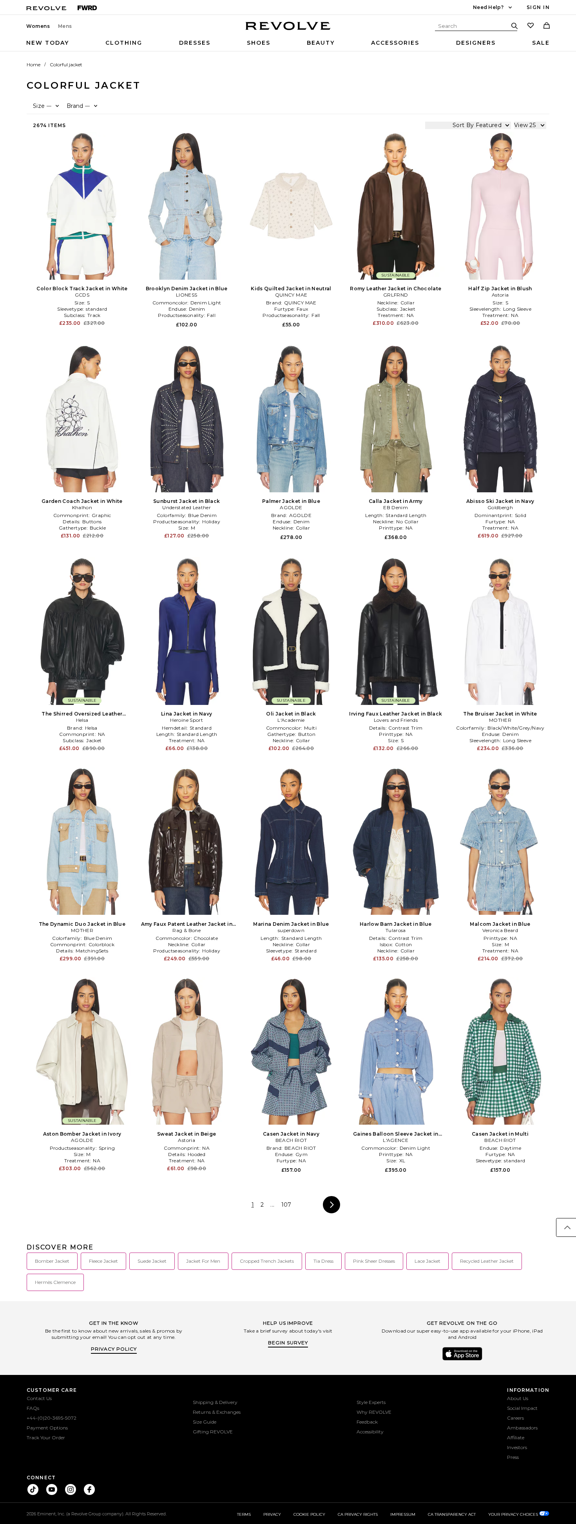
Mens (65, 26)
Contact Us (39, 1398)
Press (513, 1457)
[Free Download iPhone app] (462, 1359)
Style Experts (371, 1402)
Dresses (194, 42)
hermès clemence (55, 1282)
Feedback (367, 1422)
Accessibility (370, 1432)
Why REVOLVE (374, 1412)
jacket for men (203, 1261)
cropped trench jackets (267, 1261)
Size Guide (204, 1422)
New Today (47, 42)
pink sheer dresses (374, 1261)
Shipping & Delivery (215, 1402)
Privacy (272, 1514)
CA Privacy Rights (358, 1514)
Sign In (538, 7)
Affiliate (515, 1437)
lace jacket (427, 1261)
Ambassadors (522, 1428)
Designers (476, 42)
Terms (244, 1514)
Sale (541, 42)
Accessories (395, 42)
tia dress (323, 1261)
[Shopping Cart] (546, 26)
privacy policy (114, 1349)
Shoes (258, 42)
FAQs (33, 1408)
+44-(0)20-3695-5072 (51, 1418)
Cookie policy (309, 1514)
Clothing (123, 42)
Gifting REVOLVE (213, 1432)
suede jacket (152, 1261)
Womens (38, 26)
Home (33, 64)
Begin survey (288, 1343)
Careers (515, 1418)
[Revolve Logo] (288, 30)
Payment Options (47, 1428)
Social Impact (522, 1408)
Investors (517, 1447)
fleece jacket (103, 1261)
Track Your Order (46, 1437)
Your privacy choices (513, 1514)
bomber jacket (52, 1261)
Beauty (321, 42)
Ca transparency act (452, 1514)
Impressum (402, 1514)
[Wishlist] (530, 26)
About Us (517, 1398)
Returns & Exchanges (217, 1412)
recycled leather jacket (487, 1261)
